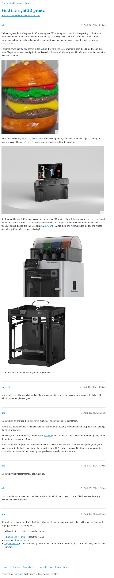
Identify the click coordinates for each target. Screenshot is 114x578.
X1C (46, 226)
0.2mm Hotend (22, 540)
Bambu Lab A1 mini (15, 537)
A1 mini (48, 435)
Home (4, 567)
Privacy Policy (62, 567)
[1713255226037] (29, 97)
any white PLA (11, 543)
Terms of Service (44, 567)
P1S (54, 226)
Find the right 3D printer (23, 10)
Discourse (18, 574)
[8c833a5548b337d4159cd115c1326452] (52, 265)
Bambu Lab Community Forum (16, 3)
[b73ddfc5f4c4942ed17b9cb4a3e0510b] (52, 180)
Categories (15, 567)
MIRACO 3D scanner (32, 138)
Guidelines (28, 567)
